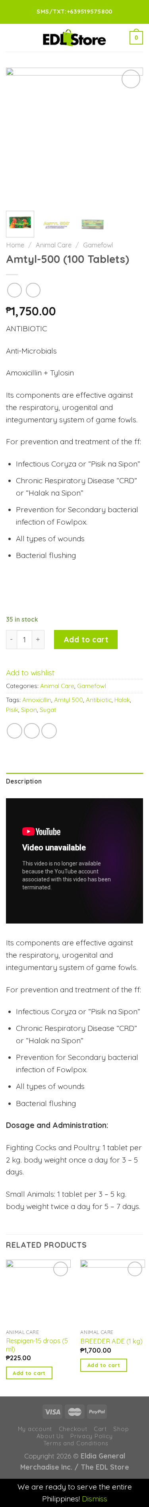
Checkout (73, 1429)
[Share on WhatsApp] (15, 731)
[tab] (74, 782)
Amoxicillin (36, 700)
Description (24, 781)
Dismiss (94, 1498)
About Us (50, 1436)
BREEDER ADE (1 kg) (111, 1341)
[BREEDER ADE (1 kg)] (112, 1292)
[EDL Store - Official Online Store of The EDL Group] (75, 38)
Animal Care (54, 245)
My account (35, 1429)
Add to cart (86, 639)
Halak (122, 700)
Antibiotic (99, 700)
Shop (121, 1429)
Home (15, 245)
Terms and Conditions (75, 1443)
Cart (100, 1429)
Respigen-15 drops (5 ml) (37, 1345)
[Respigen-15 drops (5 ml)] (38, 1292)
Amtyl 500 (68, 700)
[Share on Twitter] (49, 731)
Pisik (12, 710)
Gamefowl (98, 245)
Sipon (29, 710)
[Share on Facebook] (32, 731)
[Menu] (11, 38)
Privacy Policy (91, 1436)
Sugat (48, 710)
